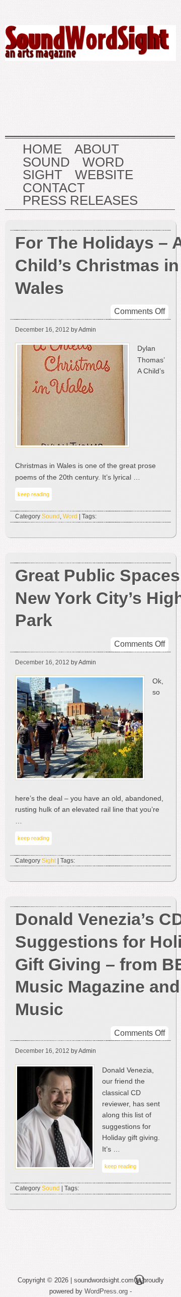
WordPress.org (106, 1291)
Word (103, 162)
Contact (54, 188)
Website (104, 175)
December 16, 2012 (42, 329)
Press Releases (80, 200)
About (96, 149)
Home (42, 149)
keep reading (33, 494)
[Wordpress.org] (139, 1281)
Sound (46, 162)
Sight (42, 175)
